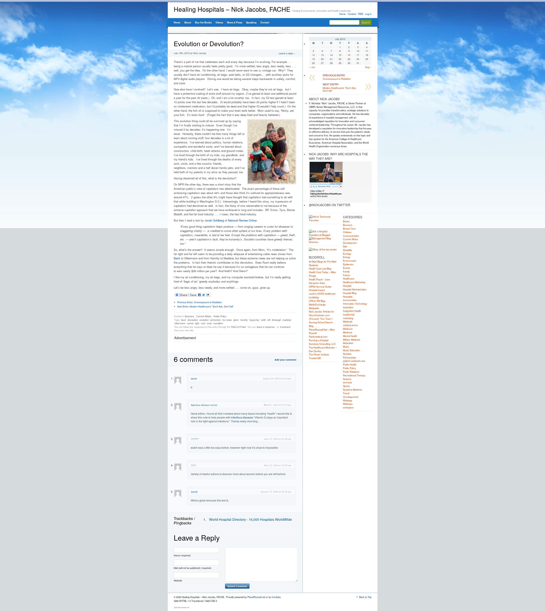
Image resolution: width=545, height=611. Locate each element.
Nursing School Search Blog (321, 324)
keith (263, 319)
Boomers (189, 316)
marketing (348, 318)
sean (209, 323)
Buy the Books (203, 22)
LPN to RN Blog (317, 301)
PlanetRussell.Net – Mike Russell (322, 331)
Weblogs (347, 400)
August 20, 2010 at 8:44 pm (277, 378)
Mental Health (350, 336)
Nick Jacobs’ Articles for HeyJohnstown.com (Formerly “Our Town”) (321, 315)
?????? (194, 439)
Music (346, 346)
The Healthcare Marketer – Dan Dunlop (323, 349)
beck (183, 319)
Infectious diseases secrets (204, 405)
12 (313, 55)
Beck (177, 258)
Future (346, 275)
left (268, 319)
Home (342, 14)
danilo (194, 378)
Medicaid (347, 321)
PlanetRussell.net (256, 597)
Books (346, 221)
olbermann (180, 323)
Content (352, 14)
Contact (264, 22)
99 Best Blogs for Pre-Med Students (322, 263)
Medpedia (314, 308)
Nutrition (347, 353)
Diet (345, 246)
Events (346, 268)
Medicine (347, 332)
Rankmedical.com (318, 336)
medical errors (350, 325)
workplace (348, 407)
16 (349, 55)
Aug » (368, 67)
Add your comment (285, 359)
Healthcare (348, 278)
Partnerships (349, 357)
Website (178, 580)
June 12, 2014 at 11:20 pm (277, 438)
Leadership (348, 314)
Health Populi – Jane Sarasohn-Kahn (319, 281)
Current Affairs (203, 316)
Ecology (347, 253)
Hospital (347, 285)
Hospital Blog (349, 293)
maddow (287, 319)
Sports (346, 386)
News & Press (234, 22)
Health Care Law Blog (320, 268)
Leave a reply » (287, 53)
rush (203, 323)
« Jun (312, 67)
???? (193, 465)
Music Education (351, 350)
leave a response (266, 326)
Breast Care (349, 228)
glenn (236, 319)
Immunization (350, 300)
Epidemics (348, 264)
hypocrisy (254, 319)
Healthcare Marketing (354, 282)
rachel (190, 323)
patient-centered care (354, 361)
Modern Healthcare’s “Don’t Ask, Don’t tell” (205, 306)
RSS (360, 14)
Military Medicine (351, 339)
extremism (215, 319)
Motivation (348, 343)
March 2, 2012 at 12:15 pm (277, 404)
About (187, 22)
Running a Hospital (318, 340)
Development (350, 242)
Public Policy (220, 316)
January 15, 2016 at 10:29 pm (276, 491)
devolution (193, 319)
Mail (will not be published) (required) (192, 568)
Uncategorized (350, 396)
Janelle (194, 491)
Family (346, 271)
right (197, 323)
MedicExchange (317, 304)
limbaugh (276, 319)
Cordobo (276, 597)
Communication (351, 235)
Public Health (349, 364)
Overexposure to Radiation (199, 302)
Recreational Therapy (354, 375)
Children (347, 232)
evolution (204, 319)
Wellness (348, 403)
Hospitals (348, 296)
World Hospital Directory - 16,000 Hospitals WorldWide (250, 519)
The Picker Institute (319, 354)
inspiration (348, 307)
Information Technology (355, 303)
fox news (227, 319)
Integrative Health (352, 311)
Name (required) (182, 555)
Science (347, 379)
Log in (368, 14)
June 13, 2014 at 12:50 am (277, 465)
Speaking (251, 22)
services (347, 382)
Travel (346, 393)
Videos (219, 22)
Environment (349, 260)
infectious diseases (242, 417)
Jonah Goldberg (214, 220)
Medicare (348, 328)
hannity (244, 319)
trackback (285, 326)
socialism (218, 323)
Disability (347, 250)
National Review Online (242, 220)
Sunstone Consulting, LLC (322, 343)
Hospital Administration (354, 289)
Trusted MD (315, 358)
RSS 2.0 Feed (238, 326)
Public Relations (351, 371)
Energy (346, 257)
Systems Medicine (352, 389)
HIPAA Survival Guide (320, 286)
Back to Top (365, 597)
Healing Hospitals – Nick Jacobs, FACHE (232, 9)
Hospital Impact (317, 290)
